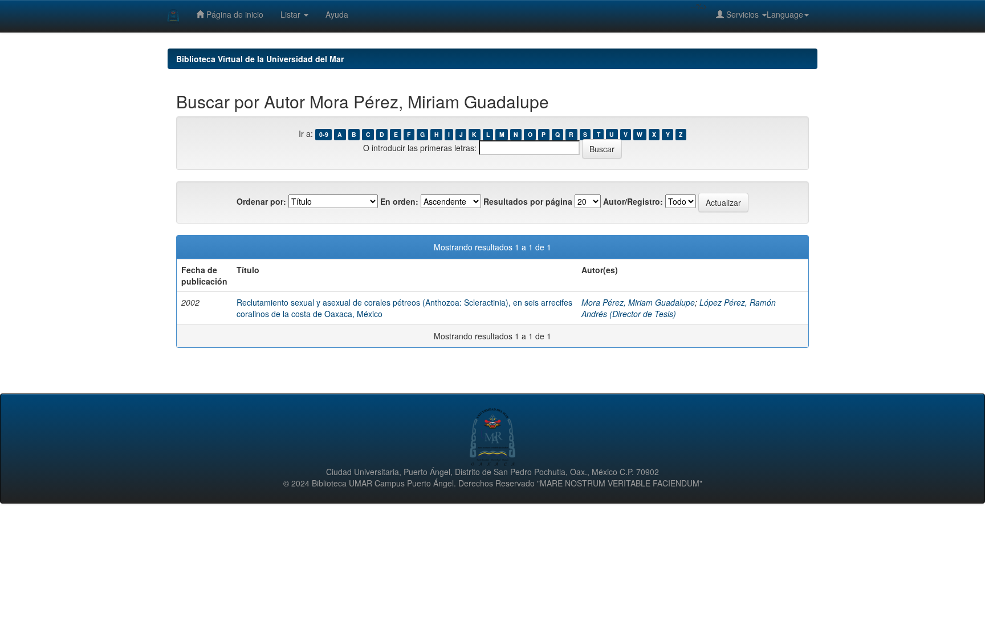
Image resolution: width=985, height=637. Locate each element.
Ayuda (336, 14)
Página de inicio (233, 14)
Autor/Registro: (633, 201)
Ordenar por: (261, 201)
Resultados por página (527, 201)
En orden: (399, 201)
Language (785, 14)
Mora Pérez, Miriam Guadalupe (638, 302)
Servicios (742, 14)
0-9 (323, 134)
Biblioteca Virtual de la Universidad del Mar (260, 58)
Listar (291, 14)
